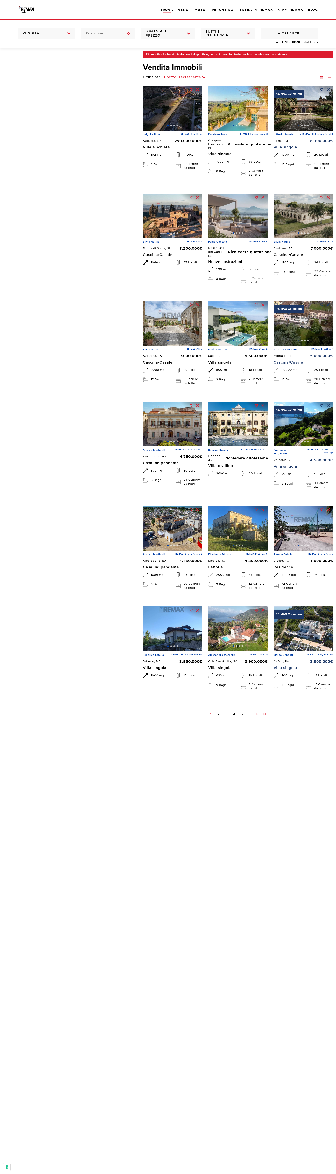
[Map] (68, 611)
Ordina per (151, 77)
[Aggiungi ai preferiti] (191, 89)
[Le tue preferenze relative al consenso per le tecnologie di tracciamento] (6, 1167)
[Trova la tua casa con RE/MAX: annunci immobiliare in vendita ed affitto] (30, 9)
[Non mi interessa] (197, 89)
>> (265, 714)
